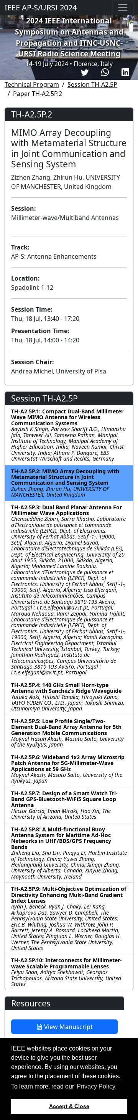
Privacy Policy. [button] (97, 1086)
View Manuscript (68, 1027)
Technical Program (32, 84)
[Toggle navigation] (122, 7)
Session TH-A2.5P (92, 84)
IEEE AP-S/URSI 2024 (41, 7)
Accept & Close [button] (69, 1106)
